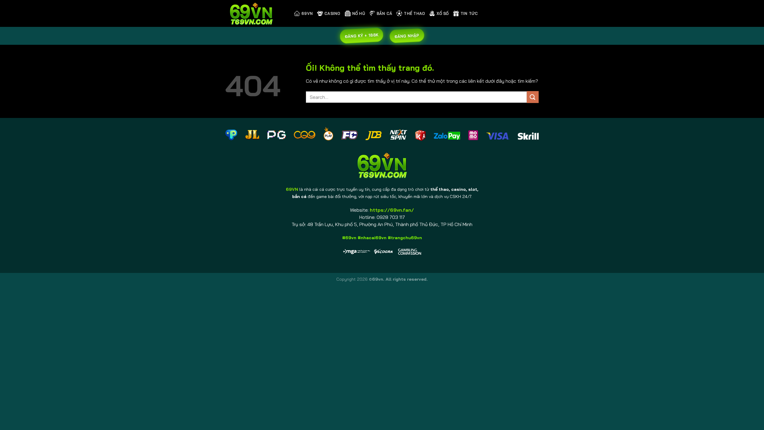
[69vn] (255, 13)
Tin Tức (469, 13)
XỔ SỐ (443, 13)
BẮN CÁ (384, 13)
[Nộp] (533, 97)
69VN (307, 13)
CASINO (332, 13)
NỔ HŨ (358, 13)
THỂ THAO (414, 13)
